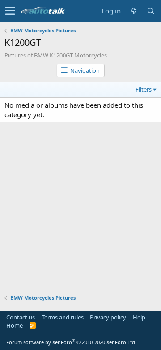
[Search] (150, 11)
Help (139, 317)
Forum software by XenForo (71, 342)
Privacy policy (108, 317)
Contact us (20, 317)
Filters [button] (144, 89)
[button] (10, 11)
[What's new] (133, 11)
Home (14, 325)
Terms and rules (63, 317)
